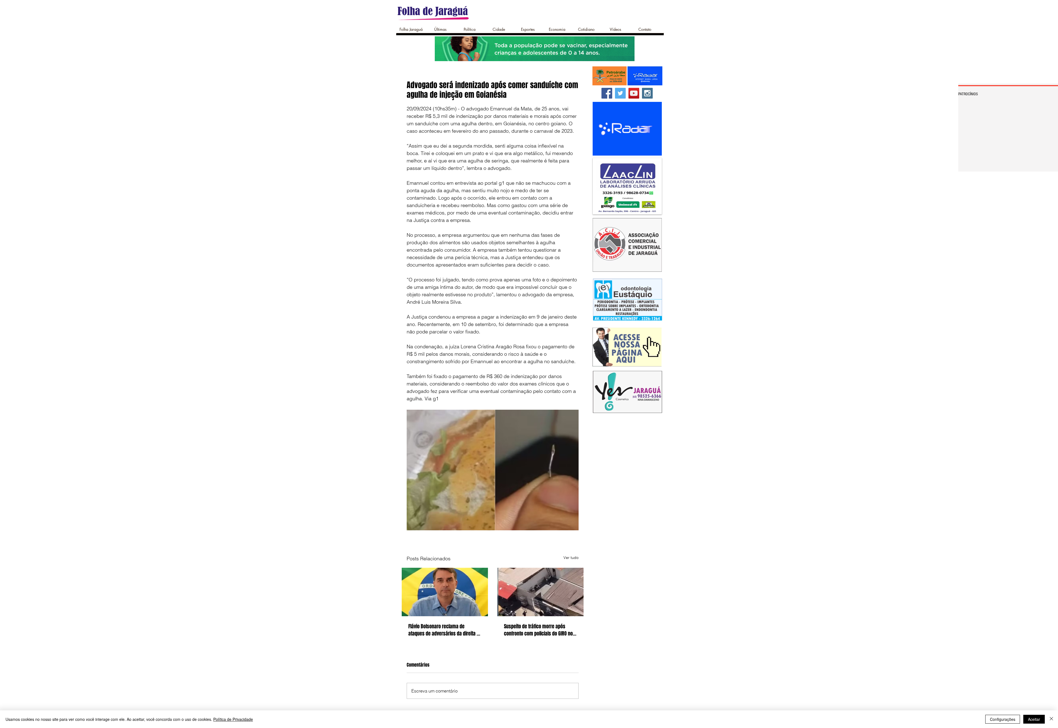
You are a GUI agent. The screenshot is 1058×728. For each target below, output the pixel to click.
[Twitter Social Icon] (620, 93)
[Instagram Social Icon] (647, 93)
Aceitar (1034, 719)
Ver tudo (571, 557)
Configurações (1002, 719)
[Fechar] (1051, 719)
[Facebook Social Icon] (606, 93)
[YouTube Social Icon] (633, 93)
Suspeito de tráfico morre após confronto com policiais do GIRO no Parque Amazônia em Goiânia (538, 630)
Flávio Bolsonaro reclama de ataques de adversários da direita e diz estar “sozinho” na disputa (443, 630)
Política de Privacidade (233, 719)
